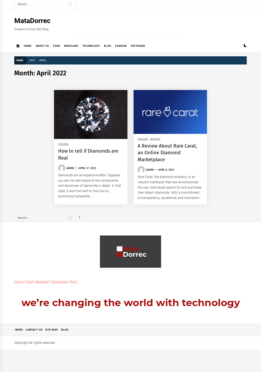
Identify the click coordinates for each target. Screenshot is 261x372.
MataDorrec (32, 21)
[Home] (18, 46)
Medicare (71, 45)
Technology (91, 45)
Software (138, 45)
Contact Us (34, 329)
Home (28, 45)
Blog (107, 45)
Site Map (51, 329)
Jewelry (154, 139)
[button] (245, 46)
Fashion (121, 45)
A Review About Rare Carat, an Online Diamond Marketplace (167, 152)
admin (70, 168)
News (19, 329)
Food (56, 45)
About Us (42, 45)
